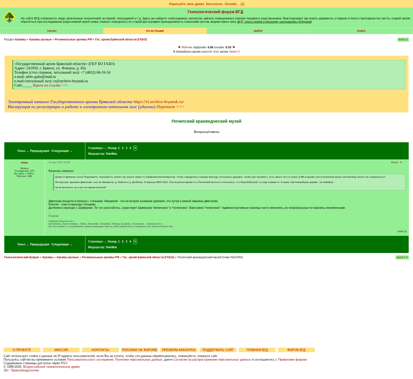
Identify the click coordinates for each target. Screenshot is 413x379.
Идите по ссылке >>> (50, 85)
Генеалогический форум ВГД (215, 12)
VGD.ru (51, 31)
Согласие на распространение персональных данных (212, 359)
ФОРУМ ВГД (296, 350)
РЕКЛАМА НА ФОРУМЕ (139, 350)
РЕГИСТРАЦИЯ (155, 31)
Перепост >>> (171, 106)
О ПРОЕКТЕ (22, 350)
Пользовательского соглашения (90, 359)
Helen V (234, 51)
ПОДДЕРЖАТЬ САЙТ (218, 350)
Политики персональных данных (138, 359)
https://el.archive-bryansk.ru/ (159, 101)
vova (24, 162)
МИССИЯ (61, 350)
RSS (64, 363)
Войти (258, 31)
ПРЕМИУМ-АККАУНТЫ (179, 350)
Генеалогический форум (21, 257)
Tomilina (111, 153)
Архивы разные (40, 39)
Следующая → (61, 151)
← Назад (110, 148)
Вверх (394, 162)
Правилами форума (292, 359)
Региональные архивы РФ (73, 39)
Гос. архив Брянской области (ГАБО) (121, 39)
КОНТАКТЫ (100, 350)
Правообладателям (25, 370)
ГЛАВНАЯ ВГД (257, 350)
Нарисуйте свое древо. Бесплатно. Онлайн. (203, 4)
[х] (242, 4)
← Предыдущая (38, 151)
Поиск (361, 31)
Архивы (20, 39)
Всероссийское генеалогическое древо (51, 366)
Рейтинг (187, 47)
